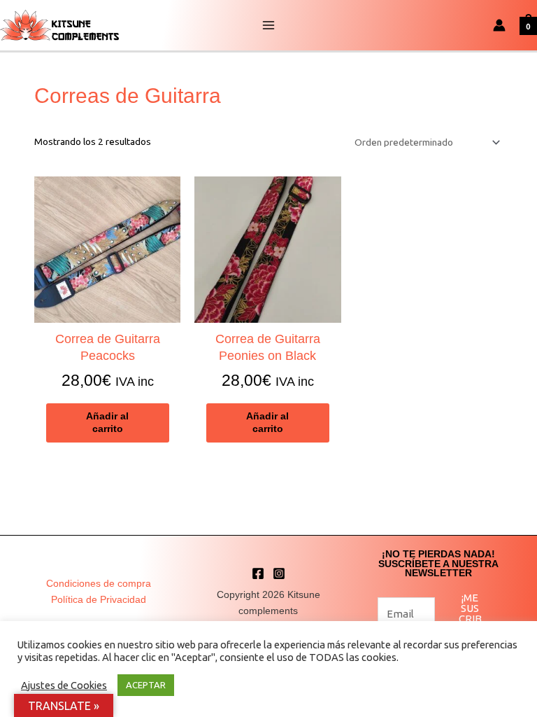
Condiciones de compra (98, 583)
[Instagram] (279, 573)
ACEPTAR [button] (146, 685)
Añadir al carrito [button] (107, 422)
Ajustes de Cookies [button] (64, 685)
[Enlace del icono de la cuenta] (499, 25)
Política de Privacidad (98, 599)
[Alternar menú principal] (269, 25)
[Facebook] (258, 573)
